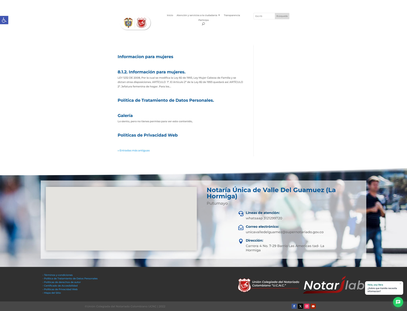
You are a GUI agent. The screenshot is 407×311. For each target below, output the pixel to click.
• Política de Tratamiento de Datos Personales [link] (70, 278)
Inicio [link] (170, 15)
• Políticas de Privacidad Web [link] (60, 289)
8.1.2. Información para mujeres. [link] (152, 71)
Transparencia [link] (232, 15)
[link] (4, 20)
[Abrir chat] (398, 302)
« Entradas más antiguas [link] (134, 150)
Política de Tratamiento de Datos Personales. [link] (166, 100)
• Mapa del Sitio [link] (52, 292)
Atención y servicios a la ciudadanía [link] (197, 15)
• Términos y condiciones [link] (58, 274)
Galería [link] (125, 115)
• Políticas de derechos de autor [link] (62, 282)
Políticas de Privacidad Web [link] (148, 135)
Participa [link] (203, 20)
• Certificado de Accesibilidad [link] (60, 285)
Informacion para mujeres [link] (145, 56)
